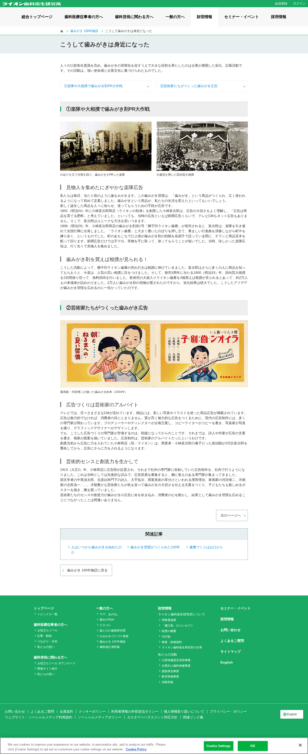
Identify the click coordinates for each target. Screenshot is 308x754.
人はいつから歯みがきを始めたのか (96, 549)
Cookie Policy (136, 749)
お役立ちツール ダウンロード (56, 663)
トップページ (44, 608)
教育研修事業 (170, 676)
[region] (154, 745)
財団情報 (204, 17)
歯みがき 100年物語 (113, 641)
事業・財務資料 (172, 642)
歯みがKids (107, 619)
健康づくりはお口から (206, 547)
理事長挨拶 (169, 620)
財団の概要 (169, 631)
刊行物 (166, 636)
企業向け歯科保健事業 (176, 665)
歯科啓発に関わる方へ (134, 17)
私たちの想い (46, 647)
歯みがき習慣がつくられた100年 (155, 547)
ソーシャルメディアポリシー (100, 717)
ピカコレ (105, 625)
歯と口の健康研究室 (113, 630)
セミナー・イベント (241, 17)
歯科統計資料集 (110, 647)
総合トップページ (37, 17)
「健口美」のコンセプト (177, 625)
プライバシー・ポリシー (228, 711)
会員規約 (66, 711)
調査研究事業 (170, 671)
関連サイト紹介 (47, 668)
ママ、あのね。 (110, 614)
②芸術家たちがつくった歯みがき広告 (189, 86)
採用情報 (278, 17)
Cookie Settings (218, 746)
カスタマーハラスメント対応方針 (152, 717)
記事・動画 (44, 636)
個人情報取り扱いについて (184, 711)
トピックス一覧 (47, 614)
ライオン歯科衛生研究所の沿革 (182, 647)
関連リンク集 (193, 717)
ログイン (299, 3)
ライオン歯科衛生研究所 (31, 4)
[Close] (300, 745)
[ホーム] (61, 31)
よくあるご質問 (232, 641)
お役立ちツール (47, 630)
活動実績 (167, 682)
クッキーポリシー (92, 711)
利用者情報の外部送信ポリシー (134, 711)
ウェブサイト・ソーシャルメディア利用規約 (38, 717)
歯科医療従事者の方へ (83, 17)
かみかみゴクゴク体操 (114, 636)
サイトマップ (230, 651)
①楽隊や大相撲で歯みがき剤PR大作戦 (93, 86)
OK (252, 746)
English (226, 662)
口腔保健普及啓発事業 (176, 660)
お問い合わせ (230, 630)
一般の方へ (175, 17)
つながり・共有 (47, 641)
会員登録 (281, 3)
